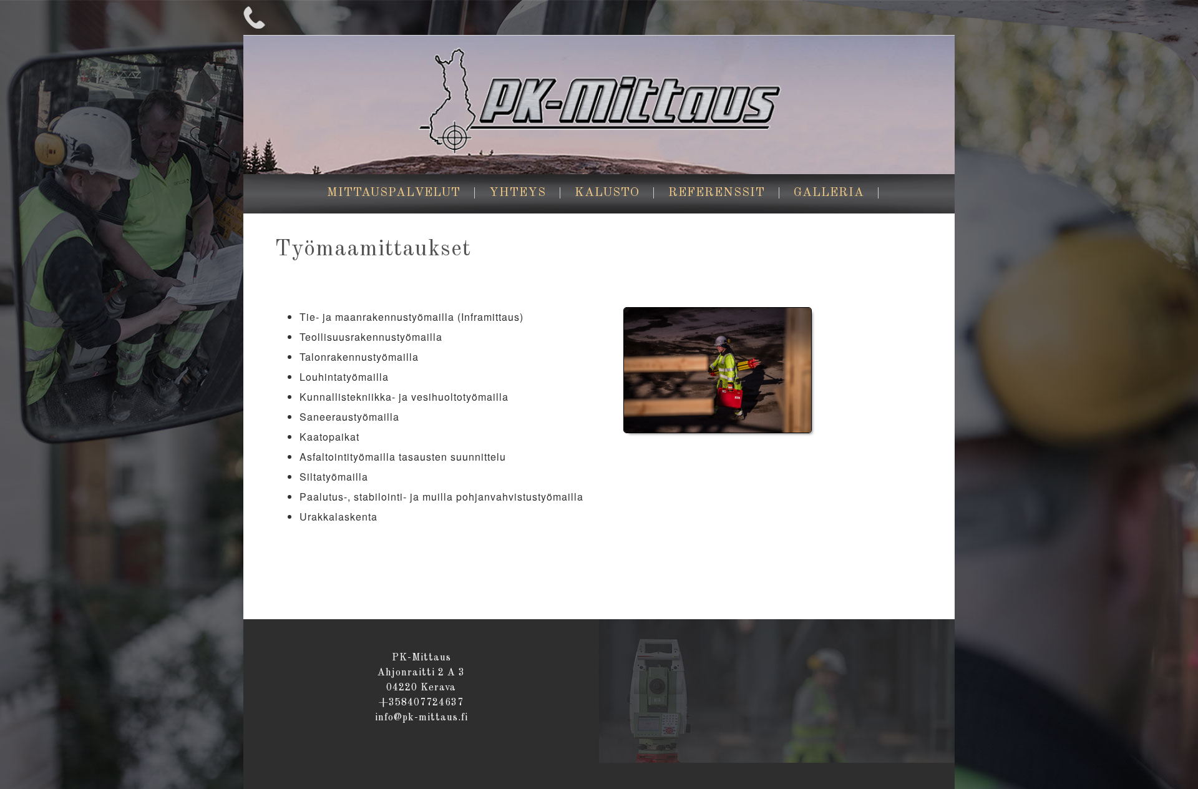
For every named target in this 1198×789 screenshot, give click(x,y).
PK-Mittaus (599, 104)
